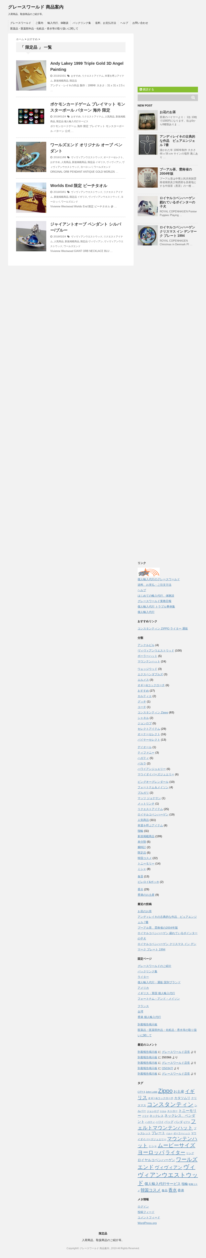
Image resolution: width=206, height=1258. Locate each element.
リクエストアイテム (93, 75)
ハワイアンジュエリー (152, 768)
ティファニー (146, 752)
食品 (165, 1190)
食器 (140, 876)
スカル (163, 1111)
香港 (181, 1190)
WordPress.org (147, 1223)
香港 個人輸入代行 (149, 1017)
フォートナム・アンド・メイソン (159, 998)
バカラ (142, 763)
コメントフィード (149, 1217)
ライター (143, 976)
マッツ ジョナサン (149, 798)
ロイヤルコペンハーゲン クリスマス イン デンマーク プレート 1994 (178, 231)
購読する (148, 89)
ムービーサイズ (176, 1145)
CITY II (141, 1092)
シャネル (143, 717)
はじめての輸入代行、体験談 (156, 595)
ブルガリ (143, 792)
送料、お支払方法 (105, 22)
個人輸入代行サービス (76, 121)
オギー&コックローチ (151, 685)
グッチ (142, 701)
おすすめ (76, 75)
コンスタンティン (170, 1104)
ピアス (186, 1122)
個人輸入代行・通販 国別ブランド (159, 982)
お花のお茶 (168, 112)
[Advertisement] (168, 58)
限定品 (73, 80)
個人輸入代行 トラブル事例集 (156, 606)
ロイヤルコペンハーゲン (153, 814)
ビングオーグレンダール (153, 781)
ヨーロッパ (86, 167)
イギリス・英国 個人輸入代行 (156, 993)
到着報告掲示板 (147, 1024)
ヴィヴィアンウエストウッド (86, 157)
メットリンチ (146, 803)
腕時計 (142, 847)
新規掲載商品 (61, 80)
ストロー (172, 1111)
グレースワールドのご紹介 (154, 966)
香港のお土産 (146, 894)
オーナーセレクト (113, 157)
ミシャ (142, 869)
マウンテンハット (149, 661)
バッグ (168, 1121)
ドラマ (145, 1116)
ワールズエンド (102, 167)
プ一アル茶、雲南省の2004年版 (158, 927)
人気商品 (109, 116)
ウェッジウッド (147, 668)
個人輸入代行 (146, 612)
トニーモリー (146, 863)
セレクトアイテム (149, 728)
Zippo (165, 1091)
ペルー (169, 1133)
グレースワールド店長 (176, 1051)
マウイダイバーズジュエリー (156, 774)
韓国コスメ (145, 858)
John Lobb (151, 1092)
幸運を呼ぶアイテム (150, 825)
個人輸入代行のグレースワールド (159, 579)
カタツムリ (182, 1098)
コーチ (142, 707)
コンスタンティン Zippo (153, 712)
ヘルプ (124, 22)
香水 (140, 889)
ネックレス (156, 1115)
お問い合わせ (140, 22)
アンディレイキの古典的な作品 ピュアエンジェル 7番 (177, 141)
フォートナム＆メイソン (153, 787)
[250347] (167, 1068)
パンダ (178, 1121)
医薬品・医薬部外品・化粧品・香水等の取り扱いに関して (44, 28)
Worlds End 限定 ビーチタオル (78, 185)
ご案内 (39, 22)
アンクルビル (146, 645)
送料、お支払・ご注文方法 (154, 584)
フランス (143, 1006)
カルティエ (145, 696)
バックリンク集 (82, 22)
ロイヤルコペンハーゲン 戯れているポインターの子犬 (177, 202)
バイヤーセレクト (149, 739)
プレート (158, 1133)
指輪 (140, 830)
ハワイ (160, 1121)
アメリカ (143, 987)
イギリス (100, 162)
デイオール (145, 747)
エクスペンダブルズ (150, 674)
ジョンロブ (145, 723)
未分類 (142, 841)
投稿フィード (146, 1212)
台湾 (140, 1011)
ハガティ (143, 758)
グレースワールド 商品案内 (36, 6)
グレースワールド (20, 22)
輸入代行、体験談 (57, 22)
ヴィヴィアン (113, 162)
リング (190, 1153)
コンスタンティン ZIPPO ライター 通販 (163, 628)
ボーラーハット (147, 656)
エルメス (143, 679)
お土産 (178, 1092)
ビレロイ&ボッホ (148, 881)
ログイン (143, 1206)
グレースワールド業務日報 (154, 601)
